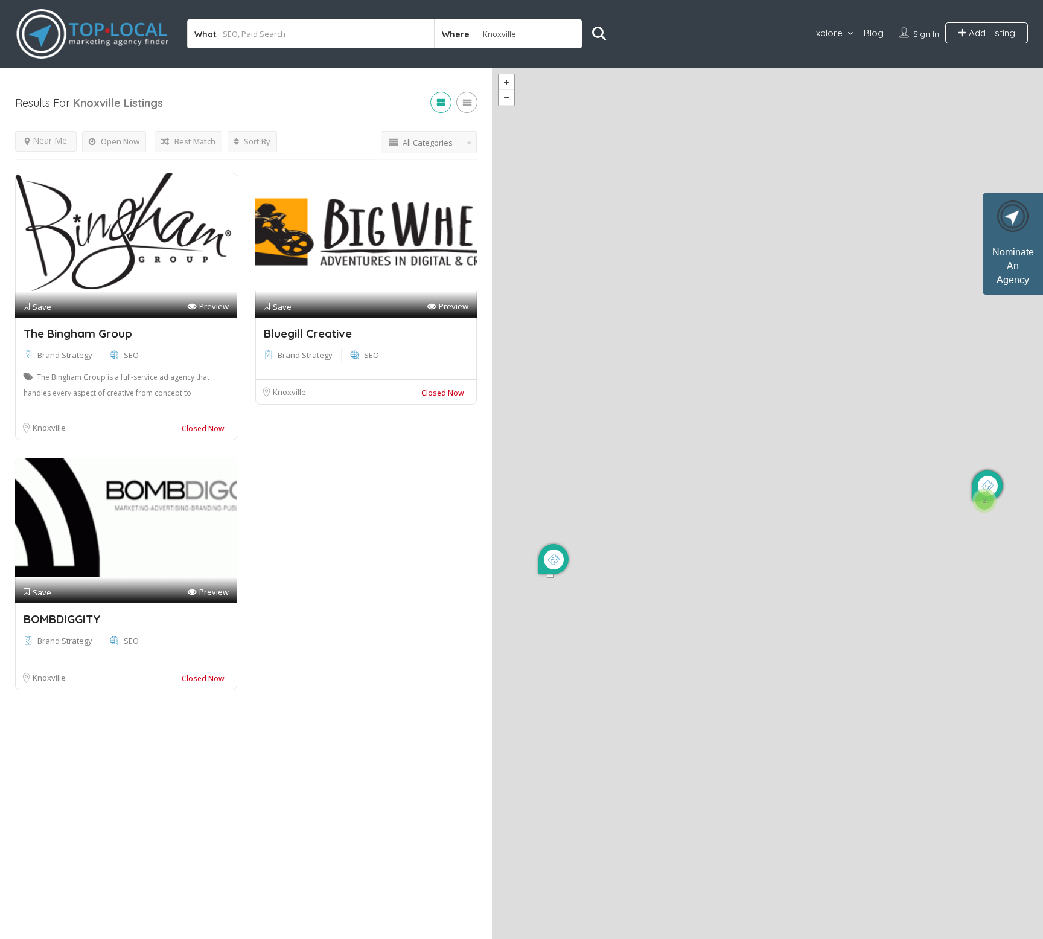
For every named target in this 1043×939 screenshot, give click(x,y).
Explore (827, 33)
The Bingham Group (78, 333)
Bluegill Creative (308, 333)
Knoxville (49, 427)
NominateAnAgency (1013, 266)
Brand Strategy (64, 355)
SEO (131, 355)
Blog (874, 33)
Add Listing (990, 33)
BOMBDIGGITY (62, 619)
